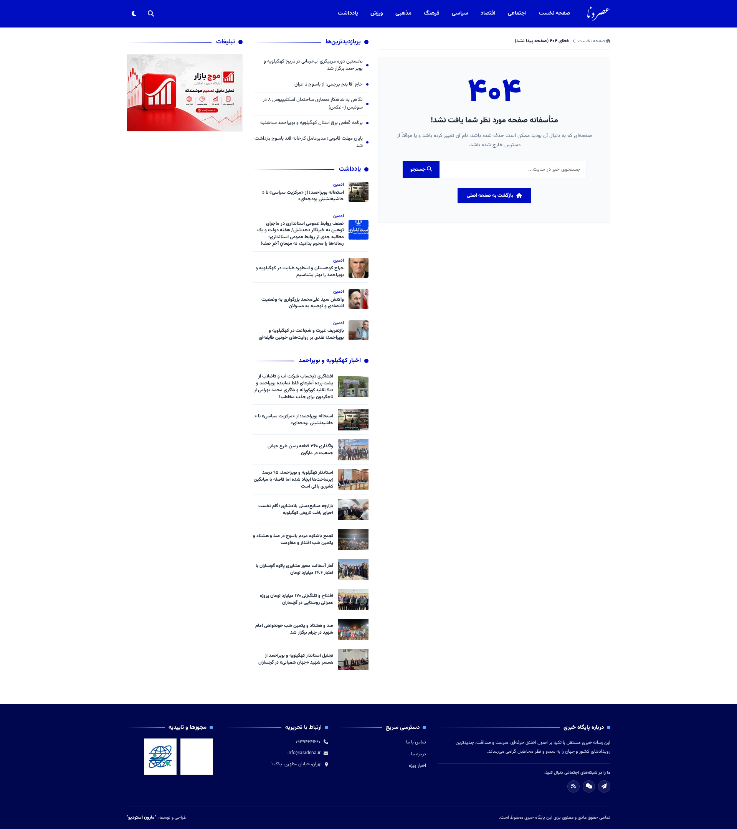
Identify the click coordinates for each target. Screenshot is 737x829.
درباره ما (418, 754)
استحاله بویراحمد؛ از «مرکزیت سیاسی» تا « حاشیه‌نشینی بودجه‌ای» (303, 196)
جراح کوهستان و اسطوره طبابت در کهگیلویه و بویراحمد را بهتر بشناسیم (300, 271)
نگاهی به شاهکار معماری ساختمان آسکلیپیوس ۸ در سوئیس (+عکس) (313, 103)
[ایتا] (604, 786)
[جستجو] (151, 13)
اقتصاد (488, 13)
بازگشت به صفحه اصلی (490, 195)
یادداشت (348, 13)
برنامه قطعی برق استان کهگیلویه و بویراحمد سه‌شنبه (311, 123)
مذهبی (403, 13)
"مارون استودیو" (141, 817)
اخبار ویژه (417, 766)
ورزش (376, 13)
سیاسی (460, 13)
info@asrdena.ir (304, 753)
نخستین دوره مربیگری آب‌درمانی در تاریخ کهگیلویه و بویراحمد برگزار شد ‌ (313, 65)
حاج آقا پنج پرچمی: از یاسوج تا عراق (328, 84)
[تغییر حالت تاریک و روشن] (134, 13)
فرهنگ (432, 13)
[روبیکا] (589, 786)
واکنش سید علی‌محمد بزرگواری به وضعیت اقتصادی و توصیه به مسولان (302, 303)
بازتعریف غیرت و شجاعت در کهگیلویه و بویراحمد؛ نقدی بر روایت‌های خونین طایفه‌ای (301, 334)
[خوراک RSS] (573, 786)
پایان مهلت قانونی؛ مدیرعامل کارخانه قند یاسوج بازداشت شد (308, 142)
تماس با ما (416, 742)
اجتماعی (517, 13)
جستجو (418, 169)
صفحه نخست (554, 13)
